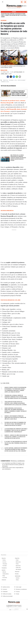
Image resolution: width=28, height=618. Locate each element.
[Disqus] (14, 491)
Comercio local (5, 81)
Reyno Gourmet (21, 80)
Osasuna (4, 579)
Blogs (4, 575)
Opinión (3, 570)
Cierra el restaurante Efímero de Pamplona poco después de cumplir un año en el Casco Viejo (15, 418)
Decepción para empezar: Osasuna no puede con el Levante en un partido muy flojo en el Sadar (13, 15)
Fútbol (17, 560)
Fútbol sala (18, 567)
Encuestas (5, 577)
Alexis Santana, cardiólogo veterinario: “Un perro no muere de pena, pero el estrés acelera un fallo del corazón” (16, 450)
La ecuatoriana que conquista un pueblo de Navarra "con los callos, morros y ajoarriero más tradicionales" (16, 430)
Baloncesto (18, 562)
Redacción (4, 70)
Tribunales (5, 563)
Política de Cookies (7, 594)
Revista (17, 573)
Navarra (4, 558)
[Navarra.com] (14, 5)
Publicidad (5, 591)
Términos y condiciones (18, 461)
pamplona (5, 80)
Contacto (5, 589)
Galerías (17, 578)
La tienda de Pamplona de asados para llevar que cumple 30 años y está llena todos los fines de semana (18, 93)
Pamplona (4, 568)
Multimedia (17, 576)
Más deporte (18, 569)
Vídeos (17, 579)
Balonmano (18, 565)
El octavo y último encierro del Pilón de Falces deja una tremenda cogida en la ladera (16, 443)
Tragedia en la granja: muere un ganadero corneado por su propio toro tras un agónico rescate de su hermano (16, 397)
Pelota (17, 563)
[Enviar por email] (20, 76)
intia (15, 80)
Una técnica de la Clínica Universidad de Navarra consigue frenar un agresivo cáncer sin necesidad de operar (18, 158)
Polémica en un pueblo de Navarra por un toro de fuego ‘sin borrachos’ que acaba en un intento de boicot (15, 424)
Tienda (17, 594)
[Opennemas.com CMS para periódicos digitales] (13, 607)
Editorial (4, 572)
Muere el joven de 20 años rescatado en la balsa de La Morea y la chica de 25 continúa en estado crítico (16, 437)
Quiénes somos (6, 587)
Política (4, 560)
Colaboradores (6, 573)
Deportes (17, 558)
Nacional (17, 571)
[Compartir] (8, 76)
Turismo (18, 591)
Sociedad (4, 565)
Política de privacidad (7, 596)
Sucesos (4, 562)
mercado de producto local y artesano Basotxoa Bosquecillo (13, 102)
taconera (11, 80)
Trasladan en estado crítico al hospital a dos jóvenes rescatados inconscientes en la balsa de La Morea (16, 403)
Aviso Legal (18, 587)
